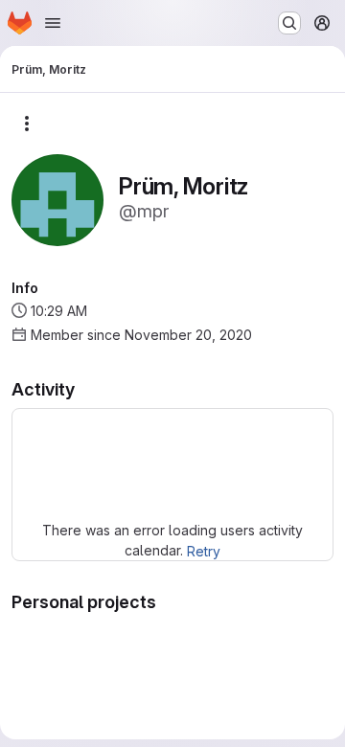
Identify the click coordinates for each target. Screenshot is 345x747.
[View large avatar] (58, 199)
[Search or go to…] (289, 22)
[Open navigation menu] (52, 23)
